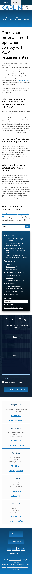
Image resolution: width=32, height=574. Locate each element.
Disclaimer (5, 378)
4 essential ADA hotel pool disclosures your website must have (15, 250)
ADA (7, 65)
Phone (16, 346)
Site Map (12, 564)
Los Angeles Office (16, 445)
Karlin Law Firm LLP (16, 63)
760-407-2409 (16, 466)
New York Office (16, 521)
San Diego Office (16, 470)
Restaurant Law (11, 294)
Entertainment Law (12, 275)
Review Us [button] (16, 534)
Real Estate (9, 283)
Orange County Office (16, 420)
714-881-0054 (16, 415)
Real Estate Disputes (12, 286)
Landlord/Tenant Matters (14, 280)
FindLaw (16, 569)
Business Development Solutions (17, 567)
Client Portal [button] (16, 542)
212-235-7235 (16, 516)
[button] (30, 563)
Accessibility (20, 564)
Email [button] (17, 2)
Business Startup (11, 270)
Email (16, 337)
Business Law (10, 267)
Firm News (9, 278)
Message (16, 356)
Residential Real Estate (13, 291)
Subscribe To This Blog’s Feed (13, 308)
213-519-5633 (16, 441)
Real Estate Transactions (14, 289)
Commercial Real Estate (13, 272)
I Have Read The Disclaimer (14, 382)
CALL (28, 2)
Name (16, 328)
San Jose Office (16, 496)
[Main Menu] (5, 2)
